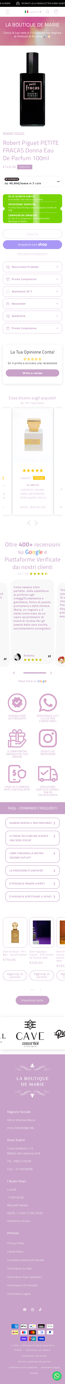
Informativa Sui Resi (19, 1268)
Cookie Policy (15, 1251)
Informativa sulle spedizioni (23, 1367)
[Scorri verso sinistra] (24, 990)
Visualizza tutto (32, 1000)
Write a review (32, 373)
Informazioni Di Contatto (22, 1285)
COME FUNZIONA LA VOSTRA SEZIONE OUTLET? (26, 855)
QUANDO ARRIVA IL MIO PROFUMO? (30, 823)
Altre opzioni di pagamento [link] (32, 253)
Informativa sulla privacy (34, 1355)
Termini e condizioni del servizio (34, 1361)
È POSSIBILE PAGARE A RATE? (27, 883)
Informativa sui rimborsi (38, 1350)
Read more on (32, 681)
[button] (7, 12)
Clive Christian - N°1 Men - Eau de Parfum (15, 953)
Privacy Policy (15, 1243)
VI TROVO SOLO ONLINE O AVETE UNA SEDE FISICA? (28, 838)
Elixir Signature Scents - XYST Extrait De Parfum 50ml (42, 954)
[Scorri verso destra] (41, 990)
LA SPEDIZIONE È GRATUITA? (26, 870)
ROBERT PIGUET (14, 133)
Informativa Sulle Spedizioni (24, 1277)
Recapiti (34, 1372)
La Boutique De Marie (31, 1345)
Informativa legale (50, 1367)
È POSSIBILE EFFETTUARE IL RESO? (30, 896)
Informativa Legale (19, 1294)
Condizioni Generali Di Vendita (25, 1260)
